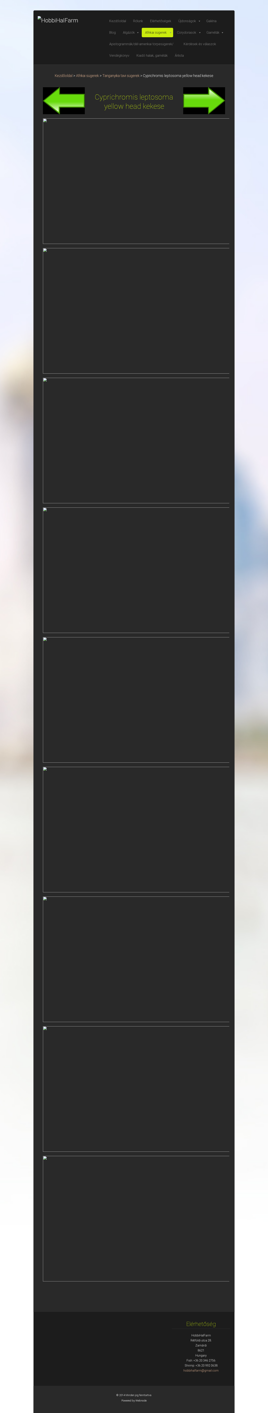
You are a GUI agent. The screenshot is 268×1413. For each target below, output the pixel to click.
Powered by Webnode (134, 1400)
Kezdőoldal (63, 76)
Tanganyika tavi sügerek (120, 76)
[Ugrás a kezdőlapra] (69, 20)
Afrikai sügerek (87, 76)
